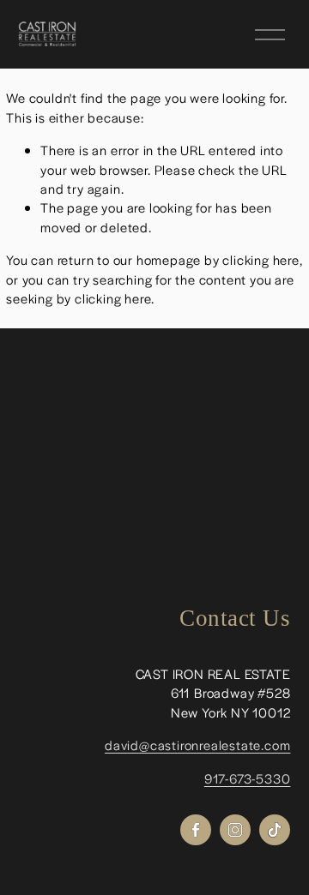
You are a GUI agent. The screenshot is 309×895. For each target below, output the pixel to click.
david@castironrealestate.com (197, 745)
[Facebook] (195, 829)
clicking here (260, 259)
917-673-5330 (247, 778)
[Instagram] (235, 829)
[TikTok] (274, 829)
